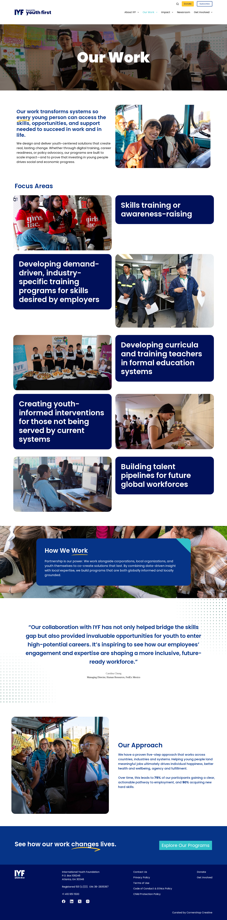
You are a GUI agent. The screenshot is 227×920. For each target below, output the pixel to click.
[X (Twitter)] (79, 901)
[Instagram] (87, 901)
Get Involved (201, 12)
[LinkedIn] (71, 901)
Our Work (148, 12)
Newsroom (183, 12)
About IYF (130, 12)
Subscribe (205, 3)
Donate (187, 3)
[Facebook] (63, 901)
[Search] (177, 4)
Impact (165, 12)
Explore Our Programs (186, 845)
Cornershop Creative (199, 912)
